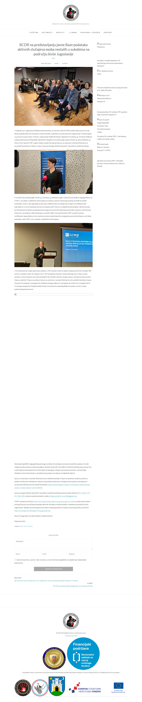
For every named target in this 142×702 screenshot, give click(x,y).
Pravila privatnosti (71, 636)
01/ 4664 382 (19, 496)
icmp (25, 526)
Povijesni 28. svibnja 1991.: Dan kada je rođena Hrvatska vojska (111, 137)
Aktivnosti (47, 32)
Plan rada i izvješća (90, 32)
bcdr (21, 526)
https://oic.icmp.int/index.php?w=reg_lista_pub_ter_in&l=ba (54, 501)
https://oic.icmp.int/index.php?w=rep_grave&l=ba (32, 511)
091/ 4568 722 (83, 493)
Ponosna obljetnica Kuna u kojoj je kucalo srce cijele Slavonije (112, 89)
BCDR (56, 63)
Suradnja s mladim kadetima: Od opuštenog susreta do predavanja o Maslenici (110, 63)
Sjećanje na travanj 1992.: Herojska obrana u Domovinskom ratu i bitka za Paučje (111, 163)
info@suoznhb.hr (55, 496)
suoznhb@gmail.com (69, 496)
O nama (73, 32)
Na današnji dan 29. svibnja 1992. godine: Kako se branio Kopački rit (112, 113)
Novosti (60, 32)
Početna (34, 32)
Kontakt (108, 32)
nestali (30, 526)
